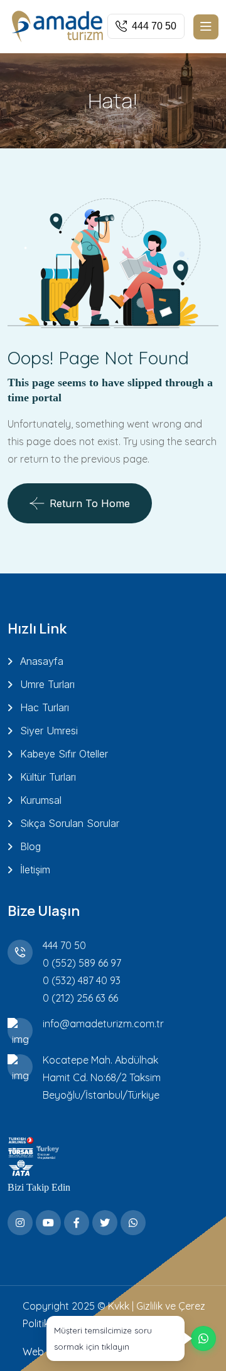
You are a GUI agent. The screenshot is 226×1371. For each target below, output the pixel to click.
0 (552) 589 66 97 (82, 963)
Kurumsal (41, 800)
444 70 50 (64, 945)
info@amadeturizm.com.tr (103, 1023)
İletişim (35, 869)
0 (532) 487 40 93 (82, 980)
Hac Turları (44, 707)
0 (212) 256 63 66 (80, 998)
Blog (30, 846)
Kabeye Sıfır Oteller (64, 753)
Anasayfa (41, 661)
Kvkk (118, 1306)
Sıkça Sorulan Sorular (69, 823)
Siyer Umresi (49, 730)
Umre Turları (47, 684)
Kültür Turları (48, 777)
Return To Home (90, 503)
